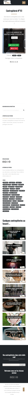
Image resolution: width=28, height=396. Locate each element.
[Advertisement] (14, 85)
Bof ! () (14, 48)
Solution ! (15, 37)
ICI (10, 176)
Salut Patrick (5, 118)
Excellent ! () (14, 45)
